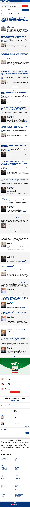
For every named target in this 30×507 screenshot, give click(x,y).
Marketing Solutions (18, 489)
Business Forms (3, 493)
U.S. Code (2, 480)
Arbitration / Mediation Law (7, 18)
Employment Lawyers (4, 460)
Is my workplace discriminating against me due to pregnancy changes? (14, 74)
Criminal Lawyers (3, 459)
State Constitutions (17, 479)
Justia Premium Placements (18, 493)
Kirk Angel (3, 415)
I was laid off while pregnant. (8, 266)
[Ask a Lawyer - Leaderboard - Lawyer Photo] (2, 417)
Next (15, 356)
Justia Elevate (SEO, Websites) (19, 494)
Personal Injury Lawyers (4, 464)
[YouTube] (12, 504)
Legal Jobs (2, 490)
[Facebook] (13, 504)
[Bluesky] (16, 504)
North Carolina (14, 18)
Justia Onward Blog (17, 496)
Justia (16, 502)
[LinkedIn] (11, 504)
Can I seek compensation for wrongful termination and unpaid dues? (13, 93)
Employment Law (16, 17)
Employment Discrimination (9, 17)
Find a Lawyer (3, 429)
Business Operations (4, 469)
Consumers (2, 405)
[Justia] (6, 1)
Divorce (16, 459)
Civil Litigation (20, 17)
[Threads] (15, 504)
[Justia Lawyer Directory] (18, 504)
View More (26, 24)
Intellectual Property (4, 471)
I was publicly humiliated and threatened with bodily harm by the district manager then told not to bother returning (15, 329)
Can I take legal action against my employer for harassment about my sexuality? (14, 218)
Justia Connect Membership (19, 490)
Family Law (21, 71)
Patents (2, 495)
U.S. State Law (17, 478)
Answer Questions (25, 10)
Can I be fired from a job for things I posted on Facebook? (14, 255)
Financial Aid (16, 470)
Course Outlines (17, 471)
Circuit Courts (3, 484)
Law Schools (17, 467)
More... (2, 465)
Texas (16, 486)
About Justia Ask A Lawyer (5, 404)
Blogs (16, 474)
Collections (20, 90)
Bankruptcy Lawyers (4, 457)
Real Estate (2, 474)
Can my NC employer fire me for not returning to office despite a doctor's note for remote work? (13, 37)
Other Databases (4, 489)
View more (27, 426)
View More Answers (15, 231)
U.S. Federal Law (3, 478)
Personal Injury (17, 464)
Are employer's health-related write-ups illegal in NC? (13, 237)
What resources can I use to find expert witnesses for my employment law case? (13, 146)
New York (16, 485)
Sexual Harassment (22, 161)
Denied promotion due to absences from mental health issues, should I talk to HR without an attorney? (15, 181)
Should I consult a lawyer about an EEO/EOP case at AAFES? (14, 54)
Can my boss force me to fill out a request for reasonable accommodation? (13, 313)
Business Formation (4, 468)
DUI (15, 460)
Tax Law (2, 475)
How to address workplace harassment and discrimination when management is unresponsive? (14, 164)
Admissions (16, 469)
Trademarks (2, 496)
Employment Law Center (15, 400)
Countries (2, 497)
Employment (3, 470)
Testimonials (17, 497)
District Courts (3, 485)
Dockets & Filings (3, 486)
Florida (16, 484)
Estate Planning (17, 461)
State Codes (16, 480)
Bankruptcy (16, 457)
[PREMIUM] (3, 101)
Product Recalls (3, 494)
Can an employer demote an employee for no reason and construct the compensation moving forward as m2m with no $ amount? (14, 340)
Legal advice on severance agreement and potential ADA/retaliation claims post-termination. (12, 200)
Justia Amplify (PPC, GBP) (18, 495)
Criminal (16, 458)
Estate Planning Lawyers (4, 461)
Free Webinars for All (5, 376)
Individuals (16, 456)
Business (2, 467)
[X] (17, 504)
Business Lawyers (3, 458)
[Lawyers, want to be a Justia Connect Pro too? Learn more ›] (13, 116)
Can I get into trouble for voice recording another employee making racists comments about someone (14, 299)
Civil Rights (20, 143)
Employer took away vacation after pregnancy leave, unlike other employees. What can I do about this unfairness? (14, 127)
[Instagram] (14, 504)
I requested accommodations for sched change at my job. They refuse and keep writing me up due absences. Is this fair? (14, 282)
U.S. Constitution (3, 479)
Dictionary (16, 468)
